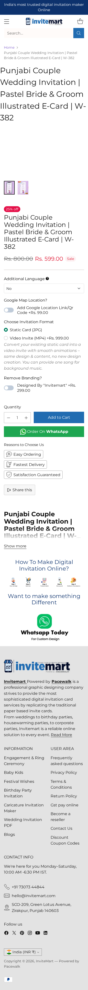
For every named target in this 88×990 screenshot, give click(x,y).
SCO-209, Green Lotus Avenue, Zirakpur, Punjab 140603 (41, 907)
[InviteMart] (44, 21)
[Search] (78, 33)
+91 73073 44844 (28, 886)
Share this (22, 489)
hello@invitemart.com (33, 895)
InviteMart (45, 961)
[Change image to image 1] (9, 188)
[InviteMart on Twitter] (14, 933)
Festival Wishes (19, 781)
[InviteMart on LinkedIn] (45, 933)
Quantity (12, 406)
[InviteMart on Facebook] (6, 933)
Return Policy (64, 796)
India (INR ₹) (24, 952)
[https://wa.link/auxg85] (44, 628)
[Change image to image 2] (23, 188)
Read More (61, 734)
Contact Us (61, 828)
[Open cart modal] (80, 22)
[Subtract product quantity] (8, 417)
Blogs (9, 834)
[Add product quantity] (26, 417)
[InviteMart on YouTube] (38, 933)
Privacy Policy (64, 772)
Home (9, 47)
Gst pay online (64, 805)
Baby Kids (13, 772)
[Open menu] (6, 22)
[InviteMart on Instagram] (30, 933)
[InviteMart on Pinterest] (22, 933)
